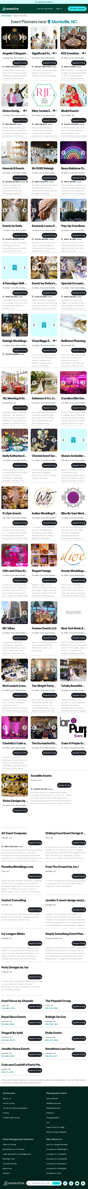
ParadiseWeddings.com (17, 866)
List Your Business (45, 9)
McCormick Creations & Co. (21, 686)
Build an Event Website (56, 1132)
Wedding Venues (53, 1103)
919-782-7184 (51, 1024)
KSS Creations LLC (73, 53)
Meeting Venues (53, 1108)
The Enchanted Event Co (48, 743)
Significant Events (43, 53)
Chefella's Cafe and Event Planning (26, 743)
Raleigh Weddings (15, 341)
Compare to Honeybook (56, 1159)
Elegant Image (41, 571)
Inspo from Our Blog (55, 1127)
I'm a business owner (43, 2)
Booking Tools (9, 1159)
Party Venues (52, 1098)
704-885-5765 (8, 1008)
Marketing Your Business (13, 1149)
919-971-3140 (7, 1072)
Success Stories (10, 1164)
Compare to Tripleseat (56, 1154)
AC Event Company (14, 833)
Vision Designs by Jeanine (19, 801)
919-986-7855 (7, 1056)
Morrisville (6, 16)
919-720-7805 (51, 1008)
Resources (7, 1168)
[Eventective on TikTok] (71, 1183)
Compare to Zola (53, 1173)
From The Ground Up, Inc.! (62, 866)
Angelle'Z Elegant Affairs (19, 53)
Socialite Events (41, 775)
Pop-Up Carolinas (73, 226)
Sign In (59, 9)
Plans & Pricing (9, 1144)
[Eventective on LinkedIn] (83, 1183)
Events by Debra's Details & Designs (55, 283)
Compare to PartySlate (56, 1168)
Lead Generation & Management (17, 1154)
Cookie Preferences (11, 1118)
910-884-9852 (7, 1024)
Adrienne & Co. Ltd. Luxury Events (53, 398)
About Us (7, 1098)
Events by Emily (12, 226)
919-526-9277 (51, 1056)
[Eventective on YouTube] (77, 1183)
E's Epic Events (12, 513)
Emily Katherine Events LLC (20, 456)
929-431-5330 (51, 1040)
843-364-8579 (8, 1040)
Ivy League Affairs (13, 934)
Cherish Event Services (47, 456)
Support (6, 1173)
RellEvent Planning (73, 341)
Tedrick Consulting (13, 900)
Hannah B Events (13, 168)
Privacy (6, 1113)
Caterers (50, 1113)
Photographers (52, 1118)
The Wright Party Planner (48, 686)
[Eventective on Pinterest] (65, 1183)
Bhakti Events (70, 111)
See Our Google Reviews (56, 1144)
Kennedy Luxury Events (47, 226)
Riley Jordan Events (44, 111)
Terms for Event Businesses (15, 1108)
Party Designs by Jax (15, 967)
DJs (48, 1122)
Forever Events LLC (44, 628)
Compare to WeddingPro (57, 1149)
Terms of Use (8, 1103)
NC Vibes (9, 628)
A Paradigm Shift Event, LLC (20, 283)
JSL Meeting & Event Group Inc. (23, 398)
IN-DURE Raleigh (43, 168)
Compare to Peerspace (56, 1164)
